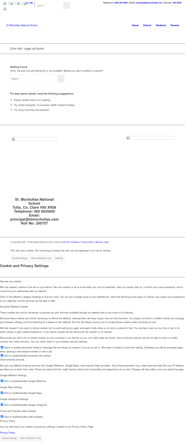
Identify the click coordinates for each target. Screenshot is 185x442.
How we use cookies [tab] (10, 281)
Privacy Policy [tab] (7, 421)
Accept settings (9, 437)
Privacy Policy (7, 432)
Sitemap (99, 241)
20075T (42, 223)
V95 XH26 (177, 2)
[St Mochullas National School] (20, 25)
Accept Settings (19, 258)
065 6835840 (44, 211)
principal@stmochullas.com (149, 2)
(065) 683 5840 (121, 2)
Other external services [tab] (12, 359)
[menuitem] (6, 3)
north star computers (70, 241)
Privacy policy (87, 241)
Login (106, 241)
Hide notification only (41, 258)
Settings (59, 258)
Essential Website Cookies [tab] (14, 306)
